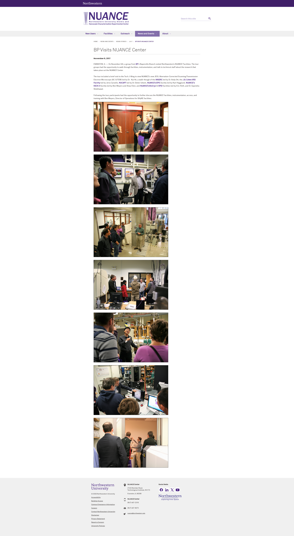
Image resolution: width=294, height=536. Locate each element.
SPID (160, 86)
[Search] (209, 19)
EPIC (158, 83)
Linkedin (166, 490)
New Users (90, 34)
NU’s (151, 83)
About (165, 34)
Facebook (161, 490)
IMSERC (158, 80)
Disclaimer (95, 515)
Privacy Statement (98, 519)
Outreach (125, 34)
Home (96, 41)
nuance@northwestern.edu (136, 513)
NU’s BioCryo (148, 86)
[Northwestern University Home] (92, 3)
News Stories (121, 41)
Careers (94, 508)
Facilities (108, 34)
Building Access (97, 501)
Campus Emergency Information (103, 504)
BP (137, 64)
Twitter (172, 490)
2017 (130, 41)
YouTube (177, 490)
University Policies (98, 526)
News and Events (146, 34)
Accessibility (96, 497)
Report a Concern (97, 522)
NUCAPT (122, 83)
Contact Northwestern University (103, 511)
